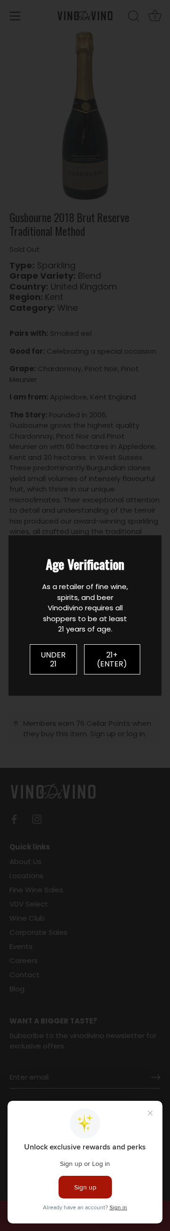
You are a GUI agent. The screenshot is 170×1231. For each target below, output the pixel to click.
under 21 (53, 659)
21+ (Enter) (112, 659)
